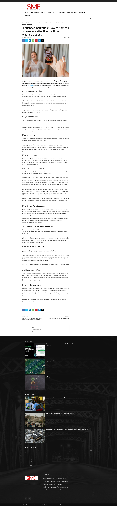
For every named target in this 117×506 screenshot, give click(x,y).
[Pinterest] (36, 40)
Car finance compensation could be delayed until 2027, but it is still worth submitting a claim (66, 360)
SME (24, 37)
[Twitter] (94, 1)
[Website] (33, 331)
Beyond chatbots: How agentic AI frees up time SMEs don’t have (60, 343)
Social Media (29, 24)
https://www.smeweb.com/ (36, 329)
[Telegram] (39, 40)
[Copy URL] (42, 40)
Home (23, 22)
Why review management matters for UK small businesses (59, 376)
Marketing (28, 22)
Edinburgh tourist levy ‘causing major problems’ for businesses (60, 413)
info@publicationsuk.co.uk (54, 492)
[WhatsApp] (33, 40)
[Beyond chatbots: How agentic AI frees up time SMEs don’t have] (35, 350)
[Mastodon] (35, 331)
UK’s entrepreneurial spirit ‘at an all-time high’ (59, 318)
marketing (30, 85)
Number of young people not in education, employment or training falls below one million (65, 397)
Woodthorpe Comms (43, 87)
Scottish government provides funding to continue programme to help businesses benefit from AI (68, 429)
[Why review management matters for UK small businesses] (35, 382)
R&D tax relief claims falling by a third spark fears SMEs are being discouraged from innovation (32, 320)
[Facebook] (23, 40)
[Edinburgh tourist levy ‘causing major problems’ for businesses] (35, 420)
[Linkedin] (92, 1)
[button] (90, 19)
